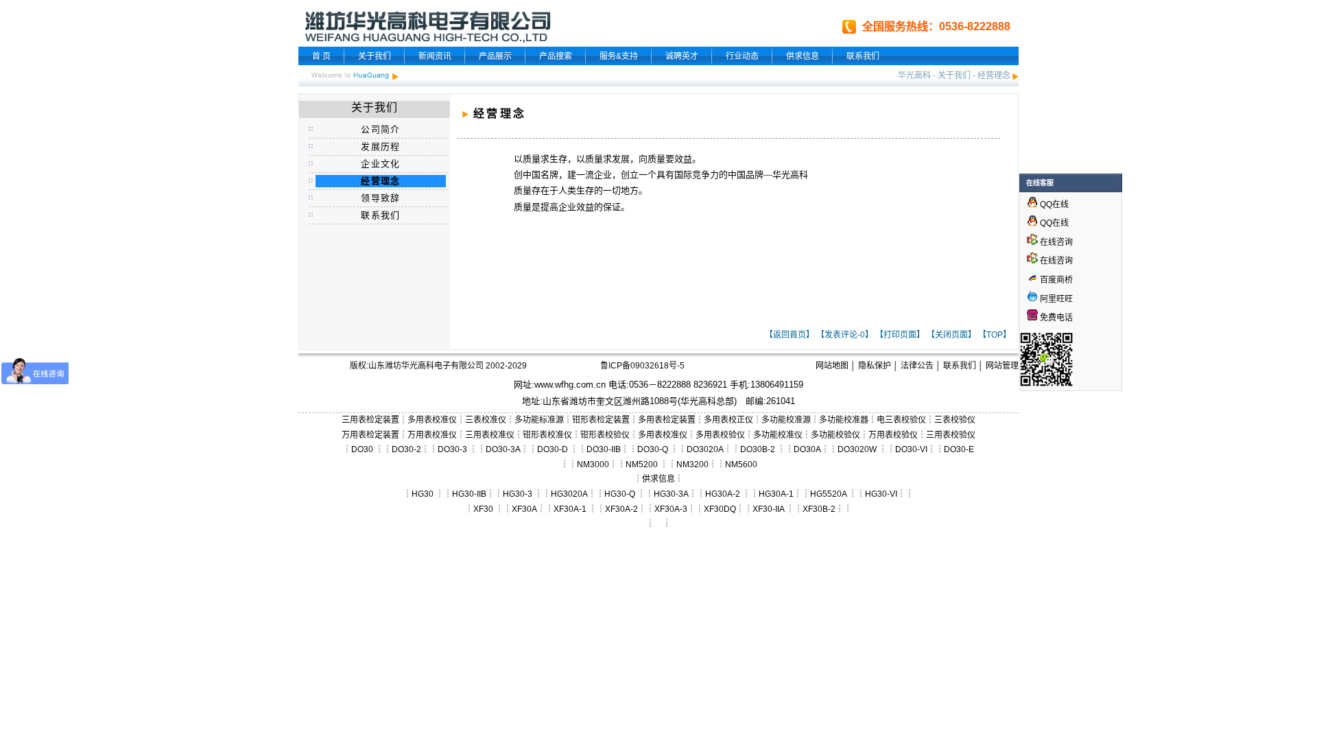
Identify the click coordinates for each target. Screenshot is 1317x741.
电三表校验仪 (901, 420)
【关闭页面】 (951, 335)
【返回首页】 (789, 335)
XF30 (483, 509)
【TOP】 (994, 335)
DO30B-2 (757, 449)
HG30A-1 (776, 494)
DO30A (807, 449)
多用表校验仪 (720, 435)
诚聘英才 (681, 56)
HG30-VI (881, 494)
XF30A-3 (670, 509)
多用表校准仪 (432, 420)
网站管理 (1002, 365)
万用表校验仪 (893, 435)
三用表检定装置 (370, 420)
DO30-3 (452, 449)
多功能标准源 (539, 420)
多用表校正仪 (728, 420)
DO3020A (705, 449)
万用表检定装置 (370, 435)
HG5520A (828, 494)
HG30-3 (517, 494)
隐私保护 (874, 365)
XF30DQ (720, 509)
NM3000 (593, 464)
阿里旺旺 (1055, 299)
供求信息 (802, 56)
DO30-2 (406, 449)
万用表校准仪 (432, 435)
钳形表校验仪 (605, 435)
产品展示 (495, 56)
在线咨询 (1055, 242)
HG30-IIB (469, 494)
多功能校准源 (786, 420)
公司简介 (380, 129)
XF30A (524, 509)
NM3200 (692, 464)
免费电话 (1055, 317)
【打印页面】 (900, 335)
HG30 (423, 494)
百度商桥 (1055, 280)
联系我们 (862, 56)
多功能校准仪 (778, 435)
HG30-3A (671, 494)
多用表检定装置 (667, 420)
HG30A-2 (722, 494)
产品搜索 (555, 56)
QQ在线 (1053, 204)
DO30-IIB (603, 449)
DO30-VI (911, 449)
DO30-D (552, 449)
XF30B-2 (819, 509)
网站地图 (832, 365)
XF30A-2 (621, 509)
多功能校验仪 (835, 435)
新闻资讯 (434, 56)
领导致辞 (380, 198)
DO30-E (959, 449)
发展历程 (380, 146)
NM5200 (642, 464)
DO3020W (857, 449)
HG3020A (569, 494)
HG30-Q (619, 494)
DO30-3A (503, 449)
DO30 (362, 449)
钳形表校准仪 (547, 435)
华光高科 (914, 75)
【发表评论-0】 (844, 335)
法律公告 (917, 365)
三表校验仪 (954, 420)
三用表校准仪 (489, 435)
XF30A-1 (570, 509)
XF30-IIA (768, 509)
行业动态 (742, 56)
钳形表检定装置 (601, 420)
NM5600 (741, 464)
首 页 (321, 56)
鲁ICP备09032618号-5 (642, 365)
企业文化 (380, 163)
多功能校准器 (843, 420)
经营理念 (993, 75)
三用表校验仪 (950, 435)
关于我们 (374, 56)
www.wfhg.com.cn (570, 384)
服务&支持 (619, 56)
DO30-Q (652, 449)
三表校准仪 (485, 420)
